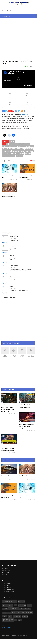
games (4, 146)
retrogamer (15, 151)
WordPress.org (10, 591)
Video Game (12, 156)
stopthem (28, 153)
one (21, 608)
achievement (9, 601)
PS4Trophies (24, 114)
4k (7, 144)
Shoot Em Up (6, 153)
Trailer (5, 156)
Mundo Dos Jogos (15, 276)
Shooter (13, 153)
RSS (5, 574)
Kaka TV (12, 256)
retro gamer (29, 148)
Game (16, 144)
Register (8, 583)
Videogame (19, 156)
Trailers (12, 141)
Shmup (31, 151)
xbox (19, 620)
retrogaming (24, 151)
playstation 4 (6, 612)
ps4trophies (25, 612)
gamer (27, 144)
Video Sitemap (6, 628)
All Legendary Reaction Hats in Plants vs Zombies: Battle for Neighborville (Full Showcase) (8, 448)
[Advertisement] (18, 39)
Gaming (10, 146)
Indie (29, 605)
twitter (6, 568)
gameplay (21, 144)
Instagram (7, 570)
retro (14, 148)
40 (27, 66)
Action (21, 602)
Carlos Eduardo (14, 265)
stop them (21, 153)
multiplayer (13, 608)
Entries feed (9, 587)
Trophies (8, 620)
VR (15, 620)
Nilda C (12, 286)
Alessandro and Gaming (16, 246)
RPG (10, 616)
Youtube (6, 572)
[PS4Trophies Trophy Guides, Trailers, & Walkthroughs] (18, 3)
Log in (7, 585)
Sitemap (4, 626)
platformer (27, 608)
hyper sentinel (26, 146)
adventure (8, 605)
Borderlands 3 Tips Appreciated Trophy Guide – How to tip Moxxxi (26, 426)
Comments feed (10, 589)
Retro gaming (7, 151)
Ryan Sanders (14, 236)
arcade (11, 144)
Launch (5, 608)
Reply (5, 242)
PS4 (14, 612)
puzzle (5, 616)
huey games (17, 146)
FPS (16, 605)
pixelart (8, 148)
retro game (20, 148)
